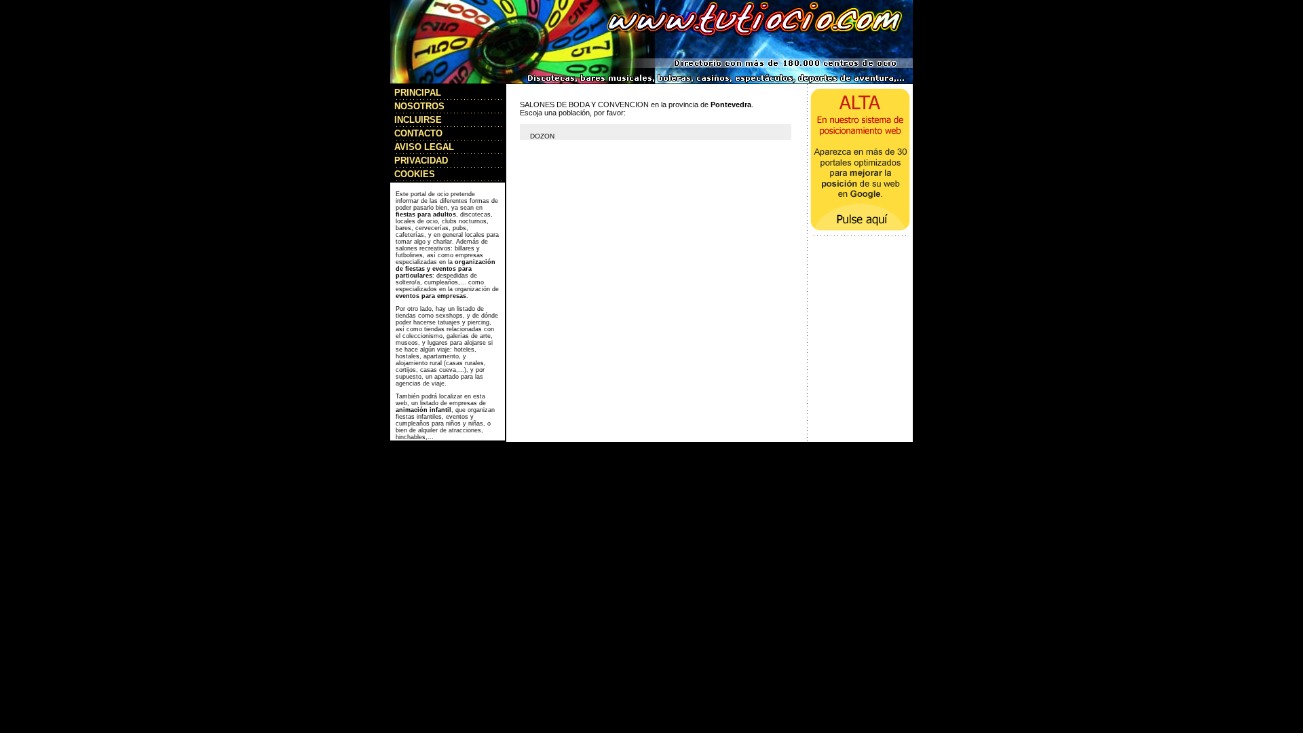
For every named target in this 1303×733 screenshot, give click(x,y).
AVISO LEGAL (424, 147)
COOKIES (414, 174)
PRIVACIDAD (421, 160)
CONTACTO (418, 133)
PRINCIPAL (417, 93)
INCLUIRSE (418, 120)
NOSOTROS (419, 106)
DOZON (542, 136)
